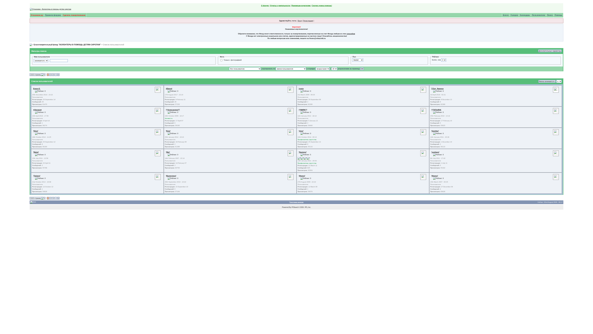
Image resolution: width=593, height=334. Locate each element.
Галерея (514, 15)
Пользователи (538, 15)
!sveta (301, 89)
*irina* (301, 131)
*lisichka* (435, 131)
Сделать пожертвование (74, 15)
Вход (300, 21)
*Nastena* (303, 152)
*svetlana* (435, 152)
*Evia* (168, 131)
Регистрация (308, 21)
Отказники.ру (37, 15)
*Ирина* (434, 176)
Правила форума (53, 15)
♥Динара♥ (37, 110)
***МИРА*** (303, 110)
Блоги (506, 15)
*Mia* (168, 152)
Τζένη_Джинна (437, 89)
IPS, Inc (308, 207)
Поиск (550, 15)
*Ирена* (302, 176)
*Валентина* (171, 176)
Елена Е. (36, 89)
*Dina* (35, 131)
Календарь (525, 15)
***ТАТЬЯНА (436, 110)
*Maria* (36, 152)
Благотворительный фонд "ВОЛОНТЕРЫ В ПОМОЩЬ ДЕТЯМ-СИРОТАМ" (67, 45)
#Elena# (169, 89)
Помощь (558, 15)
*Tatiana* (36, 176)
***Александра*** (173, 110)
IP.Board (295, 207)
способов (351, 34)
